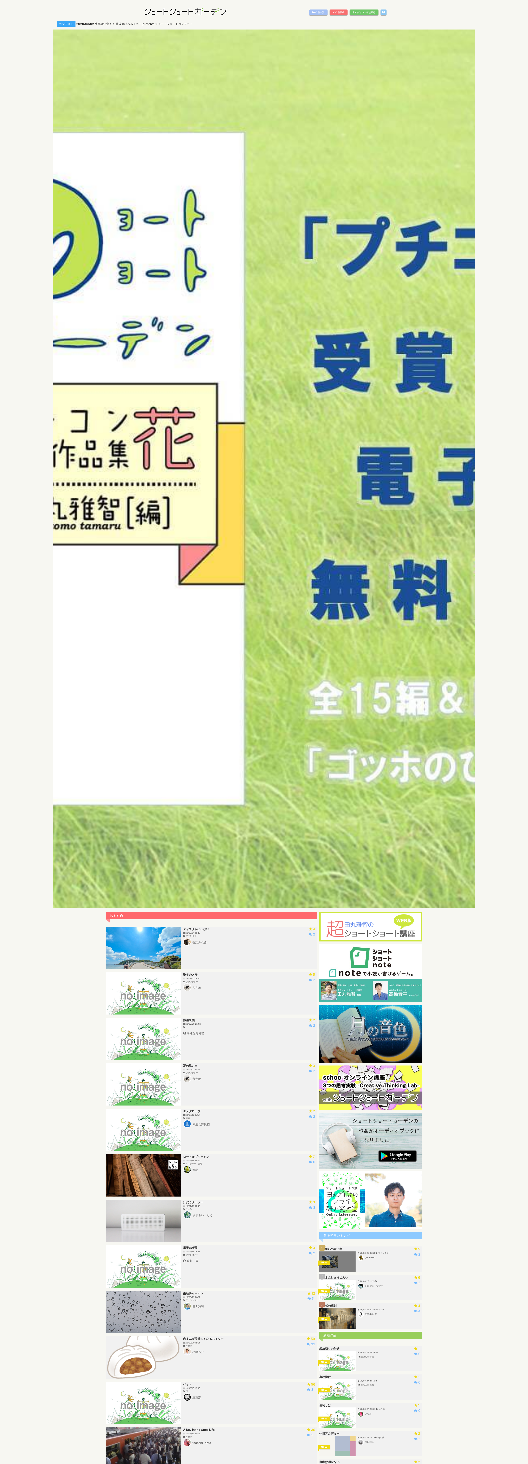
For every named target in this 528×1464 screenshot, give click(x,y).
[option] (266, 24)
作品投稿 (339, 12)
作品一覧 (319, 12)
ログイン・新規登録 (364, 12)
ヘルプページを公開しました (98, 24)
